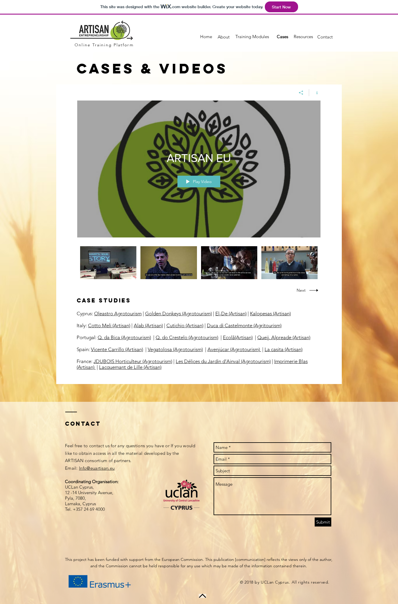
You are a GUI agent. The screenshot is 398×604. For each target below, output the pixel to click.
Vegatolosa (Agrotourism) (175, 349)
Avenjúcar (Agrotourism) (234, 349)
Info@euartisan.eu (97, 468)
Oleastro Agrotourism (118, 313)
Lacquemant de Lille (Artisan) (130, 367)
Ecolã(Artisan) (238, 337)
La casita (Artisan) (283, 349)
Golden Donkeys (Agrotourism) (178, 313)
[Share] (301, 92)
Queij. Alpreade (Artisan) (283, 337)
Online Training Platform (104, 44)
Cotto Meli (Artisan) (109, 325)
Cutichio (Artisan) (184, 325)
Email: (72, 468)
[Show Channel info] (314, 92)
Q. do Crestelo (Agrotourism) (187, 337)
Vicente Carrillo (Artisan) (117, 349)
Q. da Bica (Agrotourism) (124, 337)
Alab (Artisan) (148, 325)
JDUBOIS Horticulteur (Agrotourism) (133, 361)
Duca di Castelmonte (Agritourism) (244, 325)
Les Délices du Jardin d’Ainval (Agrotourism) (223, 361)
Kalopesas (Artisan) (270, 313)
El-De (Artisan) (230, 313)
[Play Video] (108, 262)
